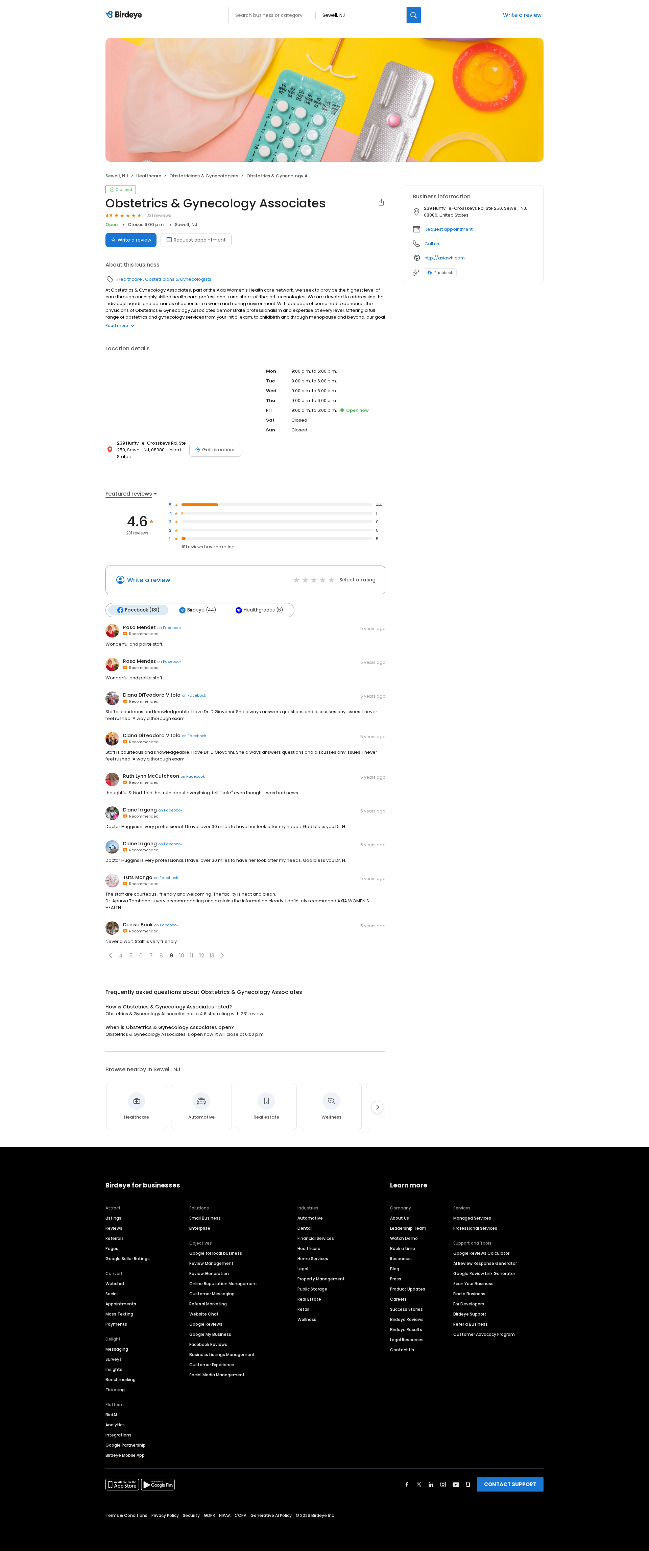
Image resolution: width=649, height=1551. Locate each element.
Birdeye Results (406, 1329)
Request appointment (200, 239)
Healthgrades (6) (263, 610)
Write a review (522, 15)
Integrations (118, 1435)
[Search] (414, 15)
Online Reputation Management (223, 1283)
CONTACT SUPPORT (510, 1484)
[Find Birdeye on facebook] (407, 1484)
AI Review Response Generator (485, 1263)
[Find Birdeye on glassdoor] (468, 1484)
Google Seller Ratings (127, 1258)
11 (191, 955)
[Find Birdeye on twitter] (419, 1484)
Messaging (116, 1349)
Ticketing (115, 1390)
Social (111, 1294)
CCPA (240, 1515)
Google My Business (210, 1334)
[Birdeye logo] (124, 15)
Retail (303, 1309)
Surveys (113, 1359)
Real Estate (309, 1299)
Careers (398, 1299)
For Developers (468, 1304)
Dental (304, 1228)
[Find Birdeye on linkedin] (431, 1484)
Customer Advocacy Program (484, 1334)
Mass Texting (119, 1314)
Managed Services (472, 1218)
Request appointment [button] (449, 229)
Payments (116, 1324)
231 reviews (158, 215)
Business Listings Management (222, 1354)
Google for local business (215, 1253)
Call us (432, 244)
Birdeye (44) (201, 610)
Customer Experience (211, 1365)
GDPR (209, 1515)
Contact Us (402, 1350)
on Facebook (169, 627)
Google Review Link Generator (484, 1273)
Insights (113, 1369)
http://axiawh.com (445, 258)
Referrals (114, 1238)
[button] (110, 955)
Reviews (113, 1228)
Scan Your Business (473, 1283)
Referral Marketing (208, 1304)
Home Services (312, 1258)
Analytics (115, 1425)
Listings (113, 1218)
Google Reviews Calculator (481, 1253)
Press (395, 1279)
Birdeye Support (469, 1314)
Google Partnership (125, 1445)
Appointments (120, 1304)
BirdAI (111, 1415)
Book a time (402, 1248)
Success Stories (406, 1309)
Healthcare (148, 176)
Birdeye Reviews (407, 1319)
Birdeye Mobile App (125, 1455)
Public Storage (312, 1289)
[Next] (377, 1107)
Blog (394, 1269)
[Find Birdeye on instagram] (443, 1484)
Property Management (321, 1279)
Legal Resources (407, 1340)
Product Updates (407, 1289)
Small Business (205, 1218)
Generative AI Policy (271, 1515)
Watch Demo (404, 1238)
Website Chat (204, 1314)
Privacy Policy (165, 1515)
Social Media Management (217, 1375)
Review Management (211, 1263)
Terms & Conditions (126, 1515)
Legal (302, 1269)
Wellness (306, 1319)
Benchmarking (120, 1379)
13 (212, 955)
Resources (401, 1258)
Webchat (115, 1283)
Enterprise (199, 1228)
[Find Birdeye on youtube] (456, 1484)
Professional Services (475, 1228)
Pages (111, 1248)
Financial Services (315, 1238)
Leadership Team (408, 1228)
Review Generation (209, 1273)
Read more (116, 325)
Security (191, 1515)
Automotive (310, 1218)
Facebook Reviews (208, 1344)
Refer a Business (470, 1324)
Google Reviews (205, 1324)
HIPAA (225, 1515)
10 (181, 955)
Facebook (443, 272)
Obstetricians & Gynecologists (203, 176)
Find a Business (469, 1294)
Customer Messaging (212, 1294)
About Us (399, 1218)
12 (201, 955)
